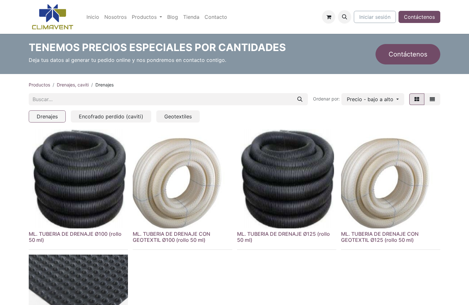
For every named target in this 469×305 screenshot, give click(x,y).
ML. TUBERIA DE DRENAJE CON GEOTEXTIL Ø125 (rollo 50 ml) (380, 237)
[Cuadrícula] (417, 99)
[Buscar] (300, 99)
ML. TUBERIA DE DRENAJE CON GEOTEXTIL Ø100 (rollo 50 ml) (171, 237)
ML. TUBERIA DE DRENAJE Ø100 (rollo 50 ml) (75, 237)
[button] (344, 17)
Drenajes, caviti (73, 84)
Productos (39, 84)
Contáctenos (419, 17)
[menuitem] (93, 17)
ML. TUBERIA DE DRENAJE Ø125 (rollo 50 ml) (283, 237)
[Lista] (432, 99)
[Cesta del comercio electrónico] (328, 17)
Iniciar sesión (375, 17)
